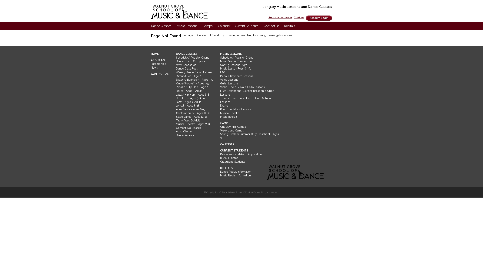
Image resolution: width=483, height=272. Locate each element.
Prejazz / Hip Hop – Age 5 (192, 87)
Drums (224, 105)
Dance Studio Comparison (192, 61)
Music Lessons (187, 26)
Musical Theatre (229, 113)
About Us (158, 60)
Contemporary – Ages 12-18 (193, 113)
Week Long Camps (232, 130)
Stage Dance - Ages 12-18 (192, 116)
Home (155, 53)
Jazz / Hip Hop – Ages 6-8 (192, 94)
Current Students (246, 26)
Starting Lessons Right (233, 64)
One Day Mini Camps (233, 126)
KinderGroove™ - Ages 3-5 (192, 83)
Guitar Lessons (229, 83)
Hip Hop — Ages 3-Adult (191, 98)
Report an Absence (280, 17)
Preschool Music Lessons (235, 109)
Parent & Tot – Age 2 (188, 76)
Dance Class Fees (187, 68)
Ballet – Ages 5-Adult (189, 90)
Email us (299, 17)
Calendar (224, 26)
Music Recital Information (235, 175)
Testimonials (158, 63)
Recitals (289, 26)
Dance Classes (161, 26)
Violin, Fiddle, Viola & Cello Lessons (242, 87)
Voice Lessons (229, 79)
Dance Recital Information (235, 171)
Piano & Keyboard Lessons (236, 76)
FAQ (222, 72)
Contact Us (271, 26)
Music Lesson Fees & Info (235, 68)
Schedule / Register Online (192, 57)
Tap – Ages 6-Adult (188, 120)
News (154, 67)
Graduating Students (232, 161)
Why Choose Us (186, 64)
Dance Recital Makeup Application (241, 154)
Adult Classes (184, 131)
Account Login (319, 17)
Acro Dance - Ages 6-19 (190, 109)
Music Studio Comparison (236, 61)
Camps (208, 26)
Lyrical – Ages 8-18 (188, 105)
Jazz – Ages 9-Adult (188, 102)
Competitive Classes (188, 127)
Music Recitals (229, 116)
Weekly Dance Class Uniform (194, 72)
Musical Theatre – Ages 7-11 (193, 124)
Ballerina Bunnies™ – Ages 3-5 (194, 79)
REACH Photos (229, 157)
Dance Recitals (185, 135)
